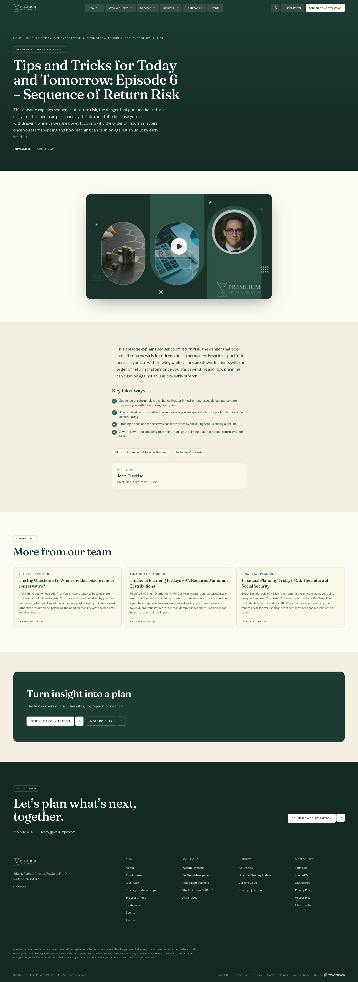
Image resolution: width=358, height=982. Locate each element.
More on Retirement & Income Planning (141, 452)
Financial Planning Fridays (255, 875)
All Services (189, 897)
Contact (131, 920)
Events (215, 8)
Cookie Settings (277, 975)
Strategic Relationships (141, 890)
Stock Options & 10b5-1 (198, 890)
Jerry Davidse (22, 148)
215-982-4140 (23, 832)
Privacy (257, 975)
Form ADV (301, 875)
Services (145, 8)
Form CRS (301, 867)
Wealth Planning (193, 867)
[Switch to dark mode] (275, 8)
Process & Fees (136, 897)
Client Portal (292, 8)
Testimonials (194, 8)
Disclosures (302, 882)
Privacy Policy (304, 890)
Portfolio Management (197, 875)
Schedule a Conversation (325, 8)
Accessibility (303, 897)
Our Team (132, 882)
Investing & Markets (189, 452)
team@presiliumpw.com (58, 832)
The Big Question (250, 890)
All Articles (246, 867)
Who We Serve (118, 8)
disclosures (178, 953)
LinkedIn (19, 886)
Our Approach (135, 875)
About (92, 8)
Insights (168, 8)
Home (17, 38)
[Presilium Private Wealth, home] (25, 7)
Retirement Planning (195, 882)
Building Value (248, 882)
